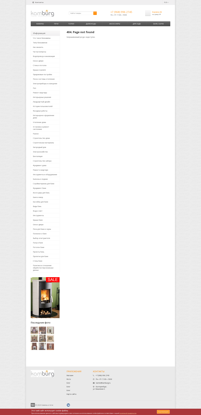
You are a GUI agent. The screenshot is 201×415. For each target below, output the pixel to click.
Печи (56, 24)
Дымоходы (91, 24)
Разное (36, 134)
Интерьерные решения (42, 97)
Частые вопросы (39, 52)
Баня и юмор (38, 197)
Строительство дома (41, 138)
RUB (165, 2)
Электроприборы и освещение (45, 83)
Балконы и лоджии (40, 179)
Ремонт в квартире (40, 170)
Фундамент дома (39, 165)
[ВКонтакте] (68, 405)
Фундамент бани (39, 188)
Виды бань (37, 206)
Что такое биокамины (41, 38)
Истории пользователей (42, 106)
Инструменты (38, 215)
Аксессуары (114, 24)
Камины (40, 24)
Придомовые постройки (42, 74)
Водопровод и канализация (44, 56)
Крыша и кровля (39, 70)
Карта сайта (71, 394)
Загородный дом (39, 147)
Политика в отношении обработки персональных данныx (43, 267)
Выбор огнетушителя (41, 238)
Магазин (70, 375)
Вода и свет (37, 211)
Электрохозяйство (40, 152)
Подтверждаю (163, 412)
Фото (69, 379)
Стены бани (37, 261)
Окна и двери (38, 61)
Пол (34, 88)
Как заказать (38, 47)
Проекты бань (38, 252)
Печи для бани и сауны (42, 229)
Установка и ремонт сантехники (41, 128)
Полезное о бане (40, 234)
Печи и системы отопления (44, 79)
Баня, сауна (158, 24)
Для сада (137, 24)
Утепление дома (39, 122)
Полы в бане (38, 243)
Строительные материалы (43, 143)
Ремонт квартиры (40, 93)
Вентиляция (37, 156)
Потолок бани (38, 247)
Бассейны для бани (40, 202)
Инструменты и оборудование (45, 174)
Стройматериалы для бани (43, 183)
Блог (68, 383)
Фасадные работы (40, 111)
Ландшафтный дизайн (41, 102)
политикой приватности (128, 413)
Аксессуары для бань (41, 193)
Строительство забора (42, 161)
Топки (71, 24)
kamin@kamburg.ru (103, 383)
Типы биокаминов (40, 43)
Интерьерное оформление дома (43, 116)
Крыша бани (38, 220)
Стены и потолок (40, 65)
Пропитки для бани (40, 256)
